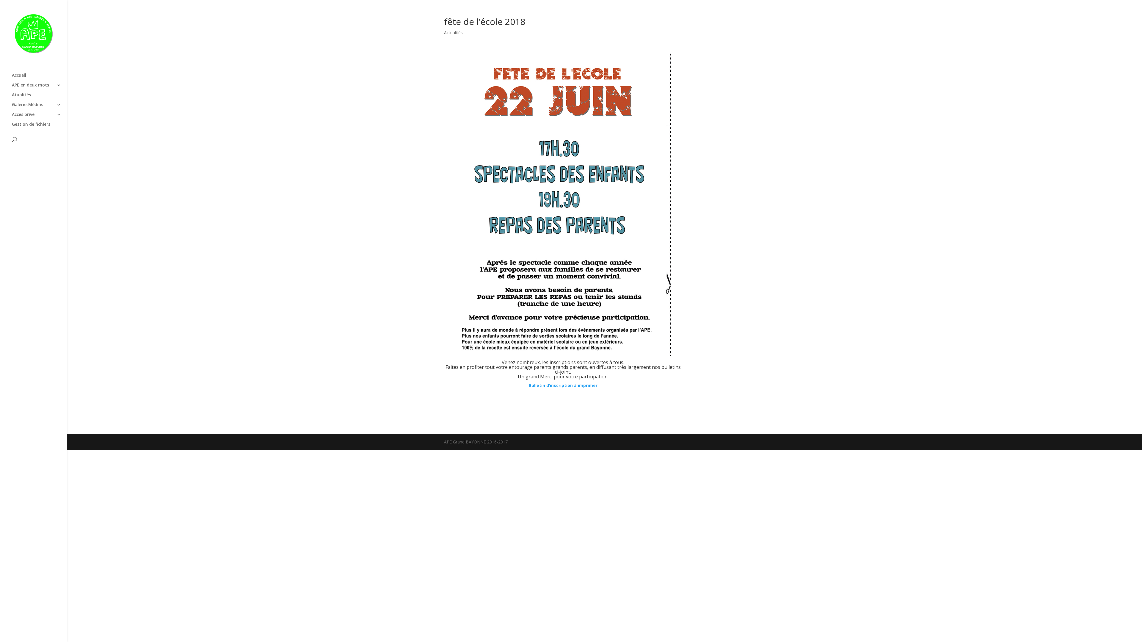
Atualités (21, 95)
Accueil (19, 75)
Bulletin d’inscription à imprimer (563, 385)
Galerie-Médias (27, 105)
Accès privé (23, 114)
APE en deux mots (30, 85)
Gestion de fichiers (31, 124)
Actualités (453, 32)
